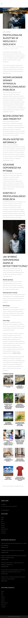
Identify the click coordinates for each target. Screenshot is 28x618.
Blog (16, 46)
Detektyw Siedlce (16, 353)
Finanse (3, 523)
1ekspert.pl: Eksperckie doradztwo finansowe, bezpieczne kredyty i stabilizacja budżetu (14, 556)
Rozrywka (3, 531)
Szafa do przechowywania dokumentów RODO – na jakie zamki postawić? (14, 544)
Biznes (13, 46)
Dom (2, 521)
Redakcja (21, 46)
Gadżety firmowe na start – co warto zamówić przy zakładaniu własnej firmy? (12, 563)
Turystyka (3, 533)
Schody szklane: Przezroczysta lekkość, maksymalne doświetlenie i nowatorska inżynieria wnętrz (13, 570)
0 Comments (6, 48)
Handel (2, 525)
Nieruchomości (4, 529)
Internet (3, 527)
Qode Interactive (16, 616)
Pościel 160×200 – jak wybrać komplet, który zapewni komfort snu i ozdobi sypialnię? (13, 577)
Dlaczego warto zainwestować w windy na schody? (12, 550)
